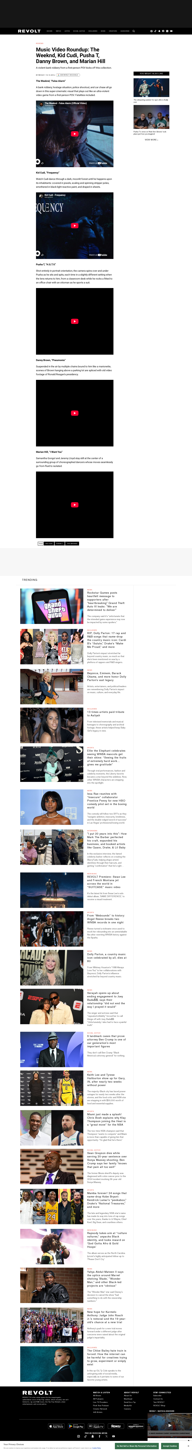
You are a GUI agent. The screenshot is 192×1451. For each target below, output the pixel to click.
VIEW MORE (151, 140)
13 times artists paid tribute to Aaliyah (105, 713)
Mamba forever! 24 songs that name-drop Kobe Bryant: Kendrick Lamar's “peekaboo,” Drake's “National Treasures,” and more (107, 1200)
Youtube (171, 31)
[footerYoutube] (113, 1438)
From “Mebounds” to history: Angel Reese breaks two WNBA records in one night (106, 919)
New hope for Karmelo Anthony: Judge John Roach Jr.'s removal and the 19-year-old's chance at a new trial (106, 1317)
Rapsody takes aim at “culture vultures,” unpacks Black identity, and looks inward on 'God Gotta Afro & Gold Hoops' (107, 1240)
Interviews (92, 831)
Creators (113, 31)
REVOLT (41, 75)
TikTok (155, 31)
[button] (169, 1425)
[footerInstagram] (78, 1438)
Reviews (39, 43)
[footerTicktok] (85, 1438)
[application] (170, 1425)
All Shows (97, 1395)
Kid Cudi (49, 544)
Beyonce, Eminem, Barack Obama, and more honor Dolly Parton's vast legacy (106, 676)
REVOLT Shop (159, 1405)
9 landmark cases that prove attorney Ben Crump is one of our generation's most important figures (106, 1041)
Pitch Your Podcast (101, 1405)
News (103, 31)
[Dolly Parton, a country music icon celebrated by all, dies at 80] (51, 967)
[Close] (188, 1446)
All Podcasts (98, 1399)
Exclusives (93, 31)
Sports (90, 748)
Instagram (152, 31)
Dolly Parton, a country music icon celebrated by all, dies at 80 (107, 957)
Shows (49, 31)
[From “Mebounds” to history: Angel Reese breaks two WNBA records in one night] (51, 929)
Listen (67, 31)
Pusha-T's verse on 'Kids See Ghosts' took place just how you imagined (150, 133)
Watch (58, 31)
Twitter (167, 31)
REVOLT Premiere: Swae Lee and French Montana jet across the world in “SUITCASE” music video (106, 882)
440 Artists (97, 1412)
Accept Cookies (170, 1446)
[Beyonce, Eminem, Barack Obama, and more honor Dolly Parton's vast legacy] (51, 686)
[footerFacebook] (99, 1438)
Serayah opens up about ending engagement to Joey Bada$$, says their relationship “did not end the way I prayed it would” (106, 999)
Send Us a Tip (130, 1402)
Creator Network (100, 1409)
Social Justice (79, 31)
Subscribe (125, 31)
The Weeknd (72, 544)
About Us (128, 1395)
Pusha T (59, 544)
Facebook (163, 31)
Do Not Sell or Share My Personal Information (137, 1446)
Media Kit (128, 1405)
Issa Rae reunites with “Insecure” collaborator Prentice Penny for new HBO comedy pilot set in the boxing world (107, 800)
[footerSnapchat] (92, 1438)
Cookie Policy (96, 1448)
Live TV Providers (100, 1402)
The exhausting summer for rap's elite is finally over (151, 101)
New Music (92, 874)
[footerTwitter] (106, 1438)
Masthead (128, 1399)
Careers (127, 1409)
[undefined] (151, 87)
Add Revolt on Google (69, 75)
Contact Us (158, 1399)
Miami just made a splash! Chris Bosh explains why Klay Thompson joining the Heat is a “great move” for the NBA (106, 1119)
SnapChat (159, 31)
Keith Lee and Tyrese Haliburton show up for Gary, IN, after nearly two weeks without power (106, 1080)
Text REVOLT (159, 1402)
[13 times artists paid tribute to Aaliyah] (51, 725)
